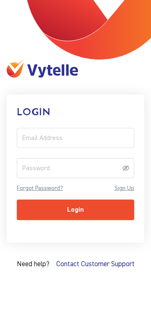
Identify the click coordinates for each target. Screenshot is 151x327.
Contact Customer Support (95, 264)
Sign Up (124, 188)
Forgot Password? (40, 188)
